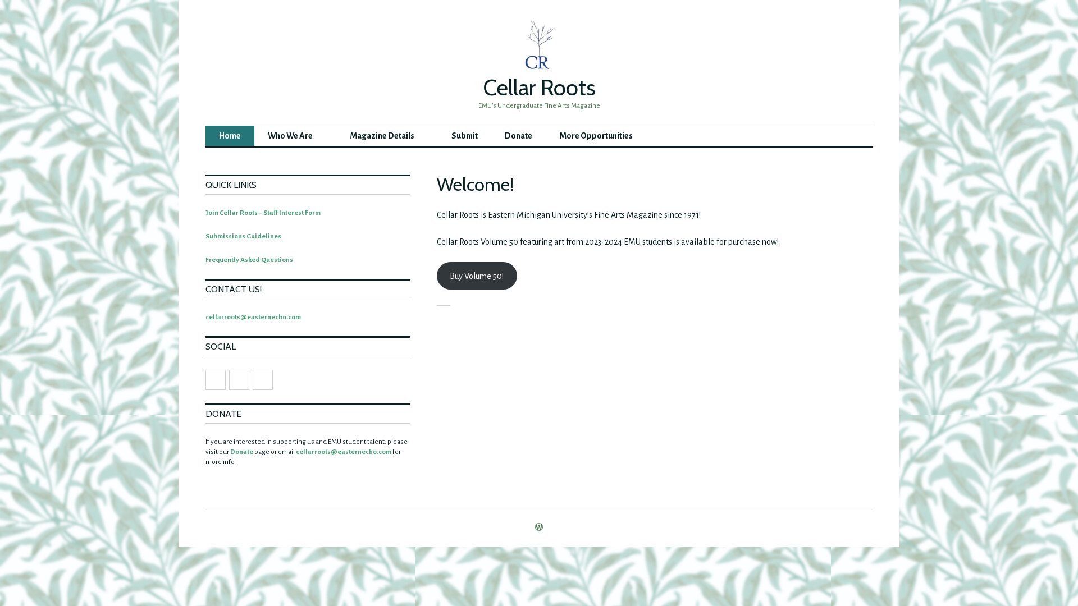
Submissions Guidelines (243, 236)
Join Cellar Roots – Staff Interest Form (263, 213)
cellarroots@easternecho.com (253, 317)
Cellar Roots (539, 87)
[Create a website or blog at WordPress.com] (539, 528)
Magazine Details (382, 135)
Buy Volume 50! (477, 276)
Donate (518, 135)
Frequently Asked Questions (249, 260)
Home (230, 135)
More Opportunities (596, 135)
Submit (464, 135)
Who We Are (290, 135)
